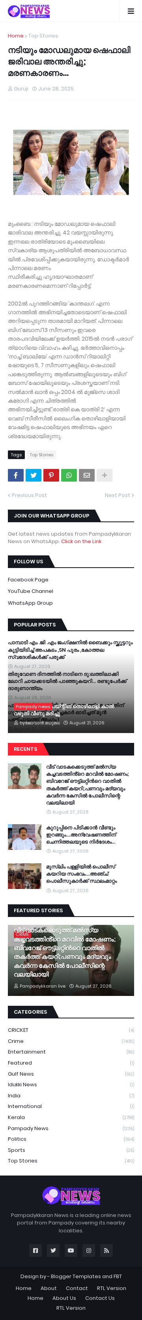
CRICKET (71, 1030)
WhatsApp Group (30, 603)
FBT (118, 1276)
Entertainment (71, 1052)
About (49, 1288)
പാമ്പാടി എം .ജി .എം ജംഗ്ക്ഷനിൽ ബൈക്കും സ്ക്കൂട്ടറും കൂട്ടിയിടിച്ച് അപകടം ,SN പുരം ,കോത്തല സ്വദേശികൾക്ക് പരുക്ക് (70, 649)
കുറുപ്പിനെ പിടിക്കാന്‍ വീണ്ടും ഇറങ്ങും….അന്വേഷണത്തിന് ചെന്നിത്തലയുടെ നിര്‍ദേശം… (81, 835)
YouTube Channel (30, 591)
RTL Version (111, 1288)
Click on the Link (81, 541)
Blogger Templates (76, 1276)
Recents (25, 749)
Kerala (71, 1117)
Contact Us (100, 1298)
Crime (71, 1041)
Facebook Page (28, 579)
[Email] (87, 475)
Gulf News (71, 1074)
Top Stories (71, 1160)
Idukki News (71, 1084)
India (71, 1095)
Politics (71, 1139)
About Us (64, 1298)
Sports (71, 1150)
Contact (77, 1288)
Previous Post (29, 495)
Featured (71, 1063)
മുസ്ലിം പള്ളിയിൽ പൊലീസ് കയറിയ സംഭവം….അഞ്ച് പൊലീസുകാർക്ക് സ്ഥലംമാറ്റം (81, 874)
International (71, 1106)
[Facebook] (16, 475)
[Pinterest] (51, 475)
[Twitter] (33, 475)
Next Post (117, 495)
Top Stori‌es (43, 35)
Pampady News (71, 1128)
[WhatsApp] (69, 475)
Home (16, 35)
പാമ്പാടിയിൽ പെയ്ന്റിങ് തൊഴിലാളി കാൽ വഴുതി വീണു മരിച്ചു (64, 710)
